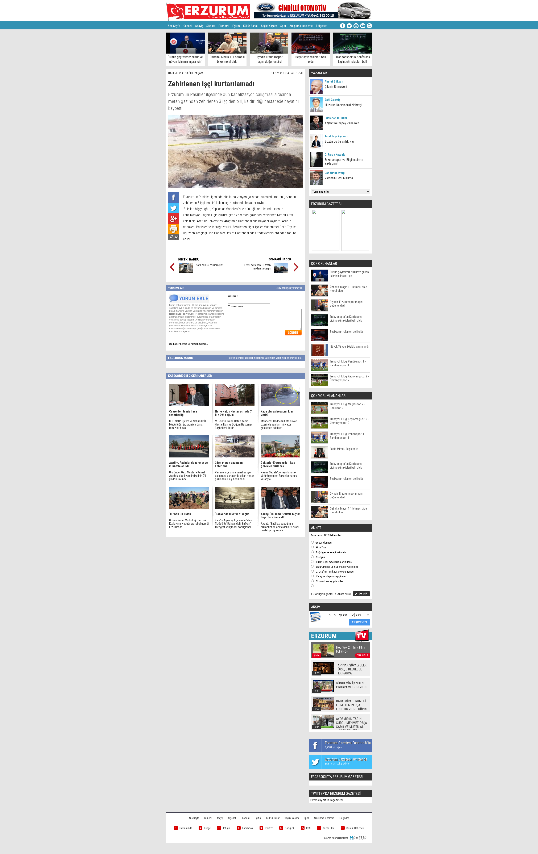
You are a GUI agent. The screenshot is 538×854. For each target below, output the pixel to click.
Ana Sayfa (174, 26)
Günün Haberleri (355, 828)
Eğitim (236, 26)
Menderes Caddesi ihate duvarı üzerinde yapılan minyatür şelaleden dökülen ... (279, 424)
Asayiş (199, 26)
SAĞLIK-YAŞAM (194, 73)
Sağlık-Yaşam (269, 26)
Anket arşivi (344, 594)
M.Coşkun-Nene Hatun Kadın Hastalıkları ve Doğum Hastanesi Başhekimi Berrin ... (234, 424)
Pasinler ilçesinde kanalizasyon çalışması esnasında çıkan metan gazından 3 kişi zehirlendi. (234, 476)
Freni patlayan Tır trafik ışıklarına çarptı (257, 266)
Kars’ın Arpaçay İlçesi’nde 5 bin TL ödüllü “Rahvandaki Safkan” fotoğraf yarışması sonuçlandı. (233, 524)
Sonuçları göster (323, 594)
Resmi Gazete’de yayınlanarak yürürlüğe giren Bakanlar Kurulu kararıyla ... (279, 476)
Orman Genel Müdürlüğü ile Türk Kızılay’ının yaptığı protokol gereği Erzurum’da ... (189, 524)
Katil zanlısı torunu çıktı (209, 265)
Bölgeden (321, 26)
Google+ (289, 828)
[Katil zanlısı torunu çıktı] (186, 271)
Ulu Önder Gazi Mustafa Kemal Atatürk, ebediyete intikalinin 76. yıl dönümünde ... (188, 476)
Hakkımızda (185, 828)
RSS (308, 828)
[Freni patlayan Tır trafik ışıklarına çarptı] (281, 271)
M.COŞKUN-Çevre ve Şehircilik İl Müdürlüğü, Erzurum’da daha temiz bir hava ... (187, 424)
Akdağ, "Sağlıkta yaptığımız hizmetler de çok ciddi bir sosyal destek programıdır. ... (280, 527)
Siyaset (210, 26)
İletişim (226, 828)
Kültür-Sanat (250, 26)
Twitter (269, 828)
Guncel (187, 26)
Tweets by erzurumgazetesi (326, 800)
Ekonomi (224, 26)
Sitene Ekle (328, 828)
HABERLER (174, 73)
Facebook (247, 828)
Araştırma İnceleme (301, 26)
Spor (283, 26)
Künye (207, 828)
